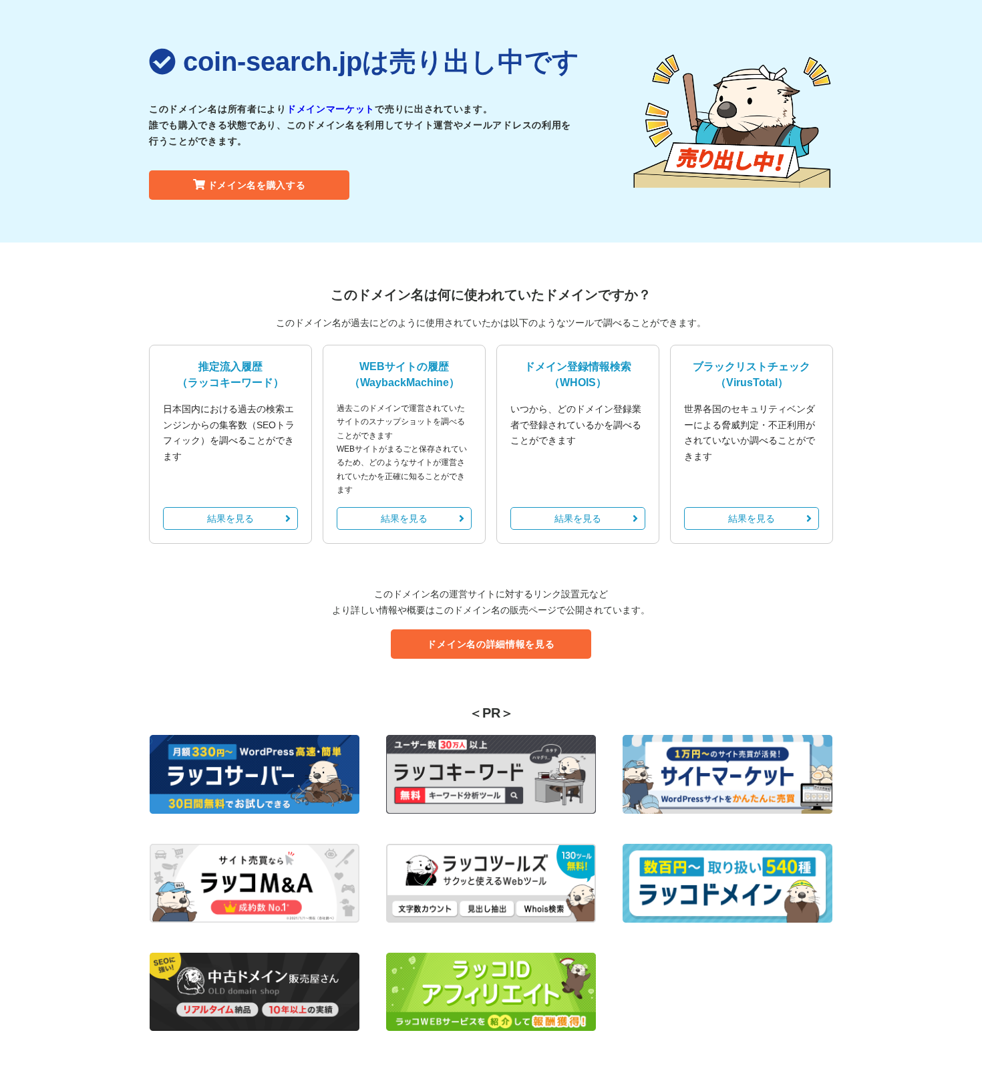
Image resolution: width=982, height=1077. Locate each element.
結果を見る (230, 518)
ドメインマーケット (331, 109)
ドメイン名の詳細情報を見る (490, 644)
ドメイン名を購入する (257, 185)
